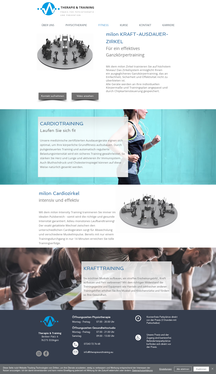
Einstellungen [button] (165, 369)
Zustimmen (201, 369)
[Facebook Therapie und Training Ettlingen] (46, 353)
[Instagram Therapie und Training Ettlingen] (39, 353)
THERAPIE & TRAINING (77, 7)
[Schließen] (212, 369)
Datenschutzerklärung (142, 370)
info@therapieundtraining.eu (98, 352)
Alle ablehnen (183, 369)
